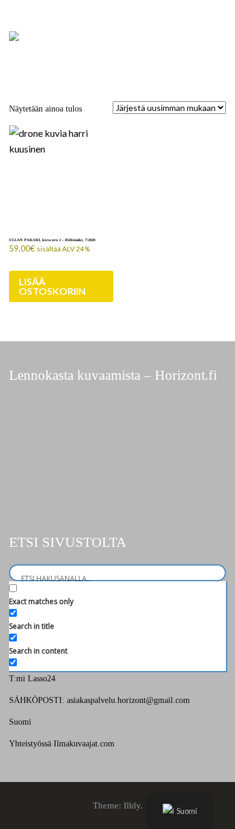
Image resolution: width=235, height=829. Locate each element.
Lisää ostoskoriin (52, 286)
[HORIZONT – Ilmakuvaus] (14, 35)
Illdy (132, 805)
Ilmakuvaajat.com (84, 743)
